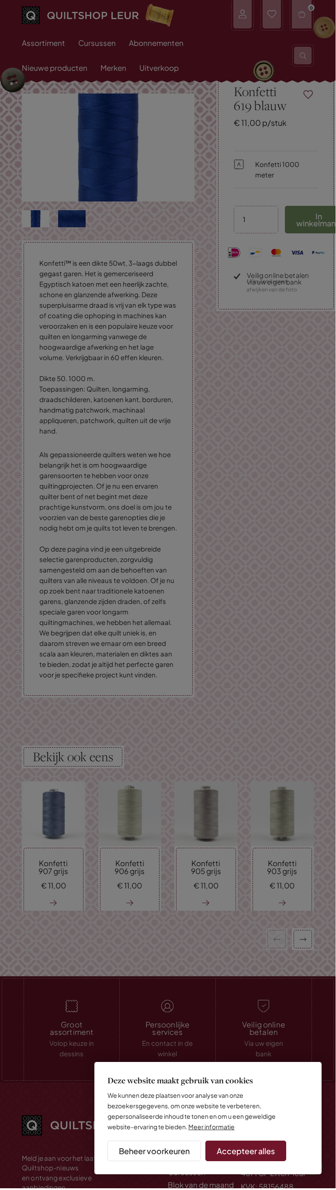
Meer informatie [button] (211, 1127)
